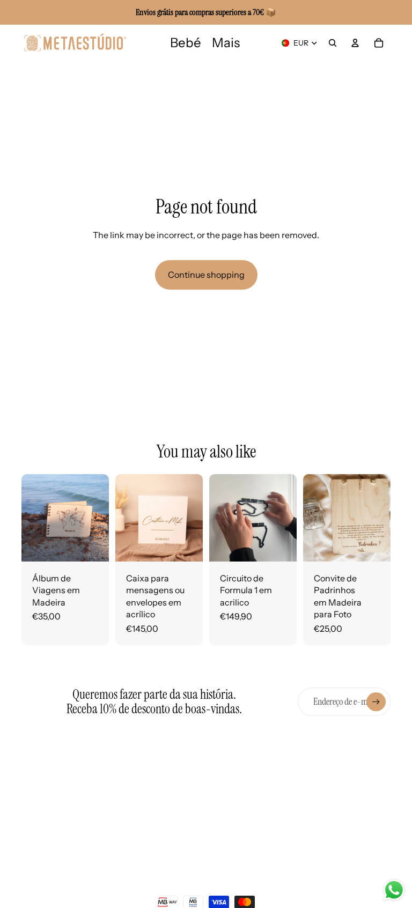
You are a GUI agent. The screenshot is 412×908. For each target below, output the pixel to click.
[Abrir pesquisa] (332, 43)
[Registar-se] (376, 702)
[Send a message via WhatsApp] (394, 890)
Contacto (131, 872)
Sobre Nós (132, 777)
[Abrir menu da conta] (355, 43)
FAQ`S (125, 794)
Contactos (264, 777)
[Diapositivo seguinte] (100, 518)
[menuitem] (226, 43)
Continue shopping (206, 274)
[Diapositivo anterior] (29, 518)
